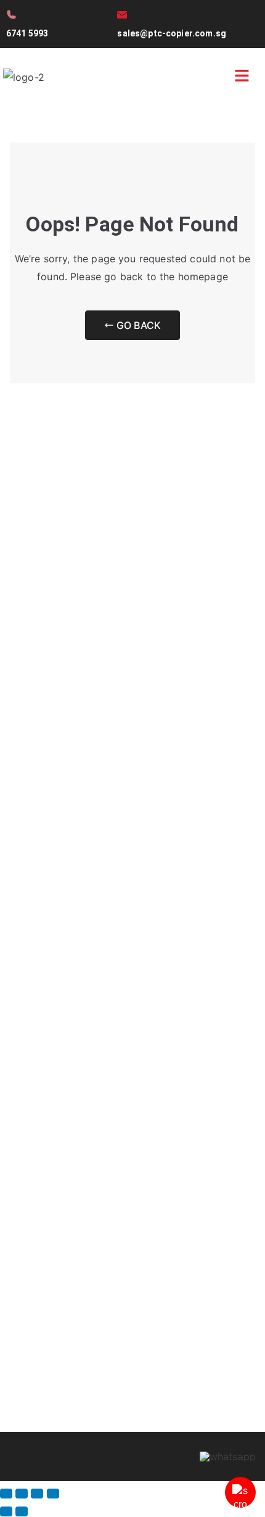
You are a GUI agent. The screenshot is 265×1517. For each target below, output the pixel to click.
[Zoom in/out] (6, 1493)
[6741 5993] (11, 14)
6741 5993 (27, 33)
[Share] (37, 1493)
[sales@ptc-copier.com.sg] (122, 15)
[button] (242, 77)
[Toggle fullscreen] (21, 1493)
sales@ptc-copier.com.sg (171, 33)
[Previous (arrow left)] (6, 1511)
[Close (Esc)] (53, 1493)
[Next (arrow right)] (21, 1511)
